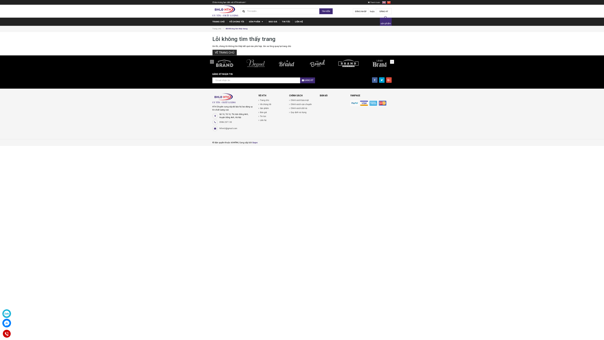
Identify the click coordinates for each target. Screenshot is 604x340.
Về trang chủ (224, 52)
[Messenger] (6, 323)
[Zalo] (6, 313)
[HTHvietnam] (233, 99)
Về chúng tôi (236, 21)
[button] (392, 62)
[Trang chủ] (225, 11)
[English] (384, 3)
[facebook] (375, 80)
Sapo (254, 142)
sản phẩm (386, 23)
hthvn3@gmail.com (228, 128)
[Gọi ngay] (7, 334)
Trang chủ (218, 21)
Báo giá (273, 21)
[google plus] (389, 80)
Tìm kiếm (326, 11)
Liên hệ (299, 21)
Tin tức (286, 21)
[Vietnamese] (389, 3)
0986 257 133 (225, 122)
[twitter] (382, 80)
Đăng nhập (360, 11)
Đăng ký (384, 11)
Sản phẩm (255, 21)
